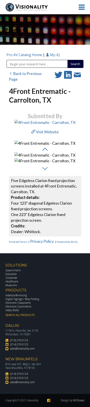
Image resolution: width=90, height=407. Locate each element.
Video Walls (12, 310)
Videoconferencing (16, 295)
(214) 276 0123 (19, 344)
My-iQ (54, 54)
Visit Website (47, 131)
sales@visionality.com (22, 348)
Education (11, 274)
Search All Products (20, 315)
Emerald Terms (18, 241)
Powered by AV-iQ (67, 241)
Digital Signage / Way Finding (22, 299)
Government (13, 270)
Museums (11, 285)
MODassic (79, 400)
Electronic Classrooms (18, 303)
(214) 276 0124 (19, 340)
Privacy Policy (42, 241)
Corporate (11, 278)
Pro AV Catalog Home (25, 54)
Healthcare (11, 281)
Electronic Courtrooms (18, 306)
